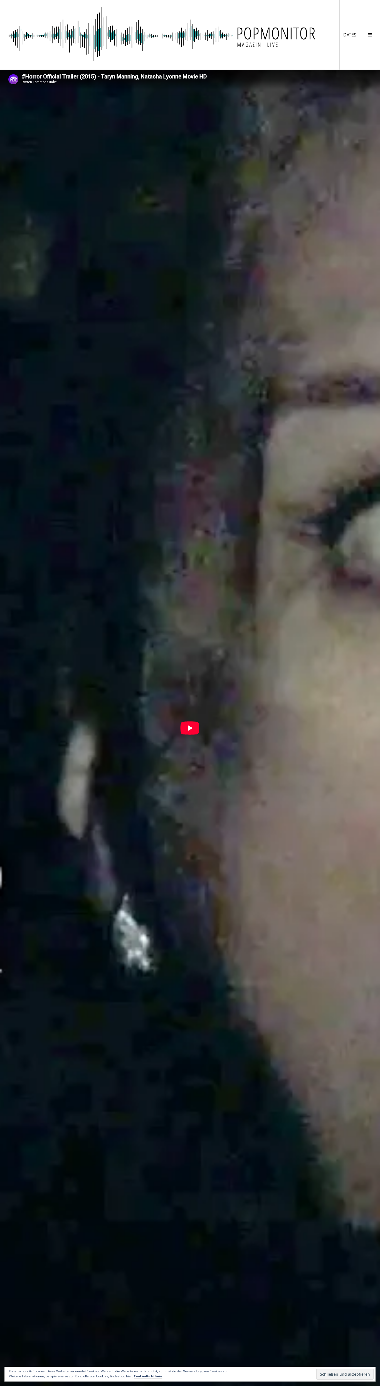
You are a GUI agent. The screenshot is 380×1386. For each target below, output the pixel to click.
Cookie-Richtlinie (148, 1376)
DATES (351, 34)
